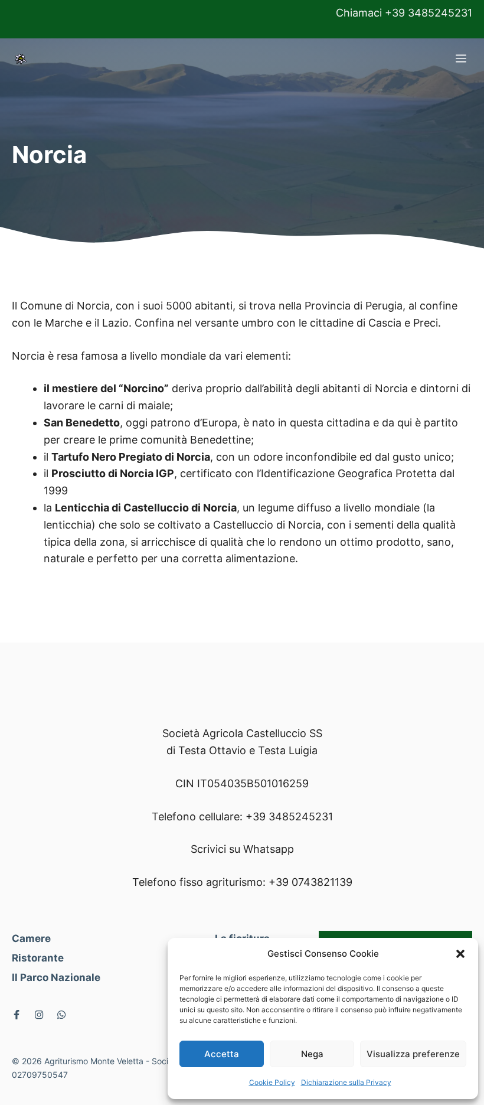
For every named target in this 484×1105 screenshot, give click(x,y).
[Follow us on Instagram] (39, 1014)
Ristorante (38, 958)
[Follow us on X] (16, 1014)
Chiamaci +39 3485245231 (404, 12)
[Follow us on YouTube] (61, 1014)
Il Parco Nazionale (56, 977)
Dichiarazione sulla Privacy (346, 1082)
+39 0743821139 (310, 882)
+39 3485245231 (289, 816)
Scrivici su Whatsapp (242, 849)
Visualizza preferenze (413, 1054)
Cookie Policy (272, 1082)
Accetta (221, 1054)
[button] (460, 954)
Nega (312, 1054)
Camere (31, 938)
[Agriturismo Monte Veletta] (21, 59)
